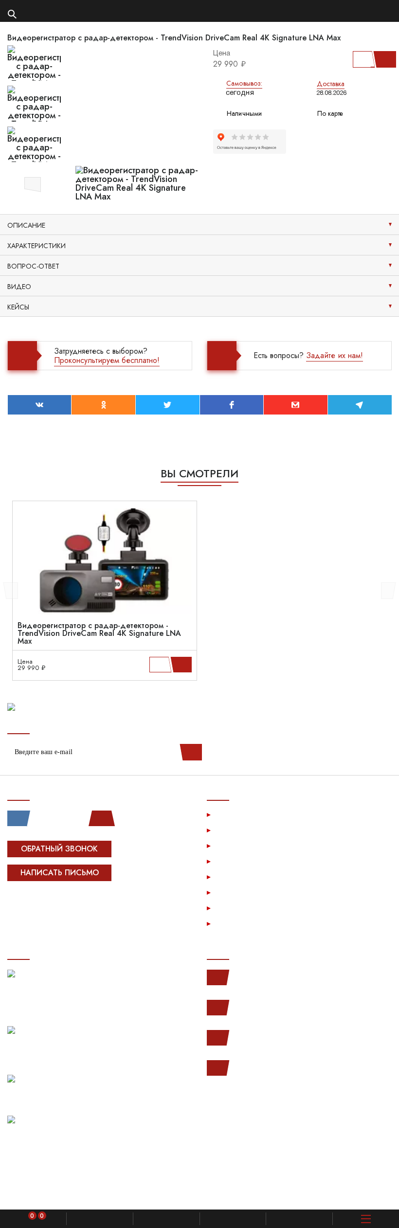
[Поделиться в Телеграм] (360, 405)
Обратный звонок (59, 848)
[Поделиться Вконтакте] (40, 405)
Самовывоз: (244, 83)
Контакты (232, 907)
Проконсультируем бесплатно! (107, 360)
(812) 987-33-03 (258, 1038)
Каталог (231, 829)
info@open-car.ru (258, 1068)
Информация (239, 845)
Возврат (231, 876)
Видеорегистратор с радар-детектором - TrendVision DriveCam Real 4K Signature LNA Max (99, 633)
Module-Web (69, 903)
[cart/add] (183, 664)
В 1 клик (362, 59)
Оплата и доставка (250, 861)
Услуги (229, 814)
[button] (32, 183)
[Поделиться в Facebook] (232, 405)
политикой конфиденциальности (202, 1192)
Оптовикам (236, 892)
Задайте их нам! (334, 355)
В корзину (383, 59)
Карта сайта (237, 923)
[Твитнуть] (168, 405)
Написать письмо (59, 872)
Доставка (331, 84)
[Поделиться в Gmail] (295, 405)
